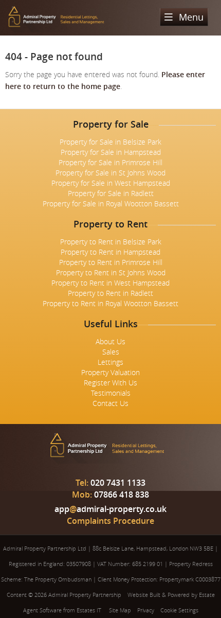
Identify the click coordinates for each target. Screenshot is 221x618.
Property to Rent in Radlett (110, 293)
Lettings (110, 362)
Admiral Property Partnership (84, 594)
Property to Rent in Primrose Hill (110, 262)
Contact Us (110, 403)
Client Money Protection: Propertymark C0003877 (159, 579)
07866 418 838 (110, 494)
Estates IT (89, 610)
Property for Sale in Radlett (111, 193)
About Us (110, 341)
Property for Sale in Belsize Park (110, 142)
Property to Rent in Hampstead (110, 252)
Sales (110, 352)
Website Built (143, 594)
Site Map (120, 610)
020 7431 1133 (110, 482)
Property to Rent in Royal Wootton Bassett (110, 303)
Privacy (145, 610)
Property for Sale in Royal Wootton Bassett (111, 203)
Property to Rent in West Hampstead (110, 283)
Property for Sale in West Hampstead (110, 183)
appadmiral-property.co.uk (110, 509)
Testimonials (111, 393)
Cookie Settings (179, 610)
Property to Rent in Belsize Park (110, 241)
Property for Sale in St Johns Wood (110, 173)
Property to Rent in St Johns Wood (110, 272)
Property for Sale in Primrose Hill (110, 162)
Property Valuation (110, 372)
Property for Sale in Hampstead (111, 152)
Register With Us (110, 382)
